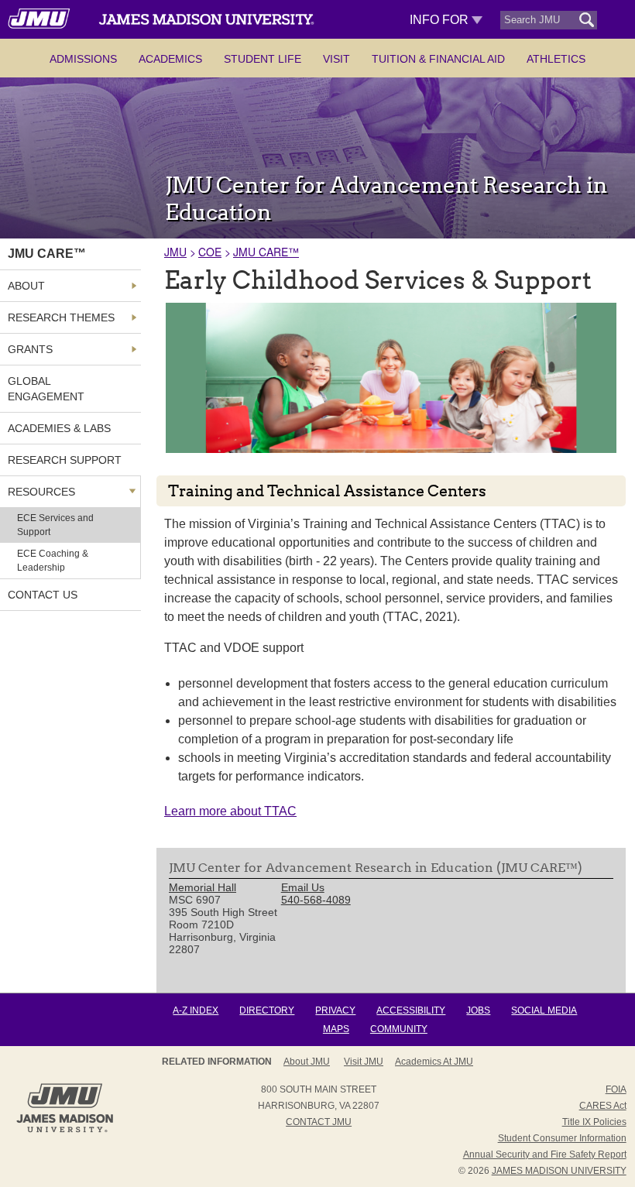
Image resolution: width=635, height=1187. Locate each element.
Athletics (556, 59)
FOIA (616, 1089)
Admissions (83, 59)
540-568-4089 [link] (316, 900)
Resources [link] (41, 491)
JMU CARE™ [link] (47, 253)
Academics (170, 59)
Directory (266, 1010)
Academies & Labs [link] (59, 428)
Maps (336, 1029)
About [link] (26, 286)
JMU (175, 251)
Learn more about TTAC (230, 811)
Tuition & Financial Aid (438, 59)
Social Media (544, 1010)
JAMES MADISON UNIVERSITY (559, 1170)
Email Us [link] (302, 887)
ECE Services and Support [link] (55, 525)
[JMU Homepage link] (65, 1130)
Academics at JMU (434, 1061)
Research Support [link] (65, 460)
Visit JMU (363, 1061)
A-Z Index (195, 1010)
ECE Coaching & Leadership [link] (52, 560)
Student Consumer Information (562, 1138)
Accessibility (410, 1010)
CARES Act (602, 1105)
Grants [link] (30, 349)
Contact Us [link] (42, 594)
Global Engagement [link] (46, 389)
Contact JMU (319, 1122)
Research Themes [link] (61, 317)
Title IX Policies (594, 1122)
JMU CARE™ (266, 251)
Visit (336, 59)
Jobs (478, 1010)
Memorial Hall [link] (202, 887)
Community (398, 1029)
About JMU (306, 1061)
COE (209, 251)
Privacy (335, 1010)
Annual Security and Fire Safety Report (544, 1154)
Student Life (262, 59)
